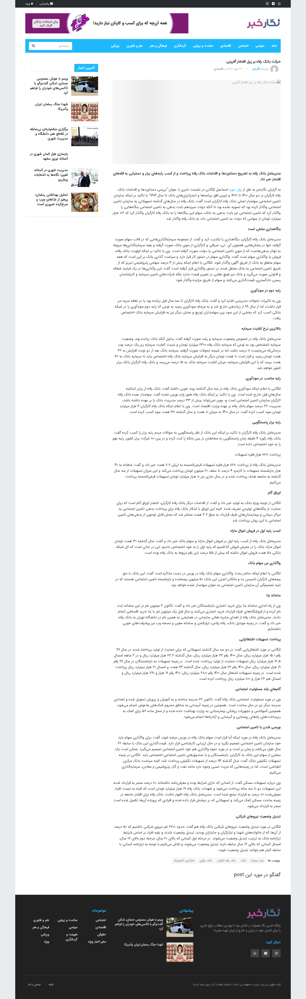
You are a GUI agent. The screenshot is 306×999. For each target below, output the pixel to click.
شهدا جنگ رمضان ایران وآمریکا (51, 107)
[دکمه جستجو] (33, 46)
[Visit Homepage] (264, 23)
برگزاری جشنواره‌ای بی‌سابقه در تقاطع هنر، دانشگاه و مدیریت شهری (49, 133)
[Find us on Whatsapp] (255, 953)
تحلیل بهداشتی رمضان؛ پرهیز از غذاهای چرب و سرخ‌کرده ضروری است (51, 199)
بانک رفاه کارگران (226, 860)
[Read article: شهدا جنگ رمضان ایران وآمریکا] (84, 111)
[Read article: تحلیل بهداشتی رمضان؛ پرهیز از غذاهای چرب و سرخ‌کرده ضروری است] (84, 202)
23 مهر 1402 (235, 69)
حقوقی (101, 934)
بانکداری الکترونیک (184, 860)
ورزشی (115, 45)
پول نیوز (236, 189)
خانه (274, 45)
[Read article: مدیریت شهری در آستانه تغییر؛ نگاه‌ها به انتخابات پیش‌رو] (84, 177)
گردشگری (180, 45)
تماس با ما (34, 984)
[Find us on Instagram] (276, 953)
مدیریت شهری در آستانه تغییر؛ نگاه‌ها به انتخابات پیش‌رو (51, 174)
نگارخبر (256, 69)
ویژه (46, 941)
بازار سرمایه (257, 860)
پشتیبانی (44, 4)
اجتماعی (243, 45)
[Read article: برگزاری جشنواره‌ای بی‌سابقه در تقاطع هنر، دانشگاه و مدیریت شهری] (84, 136)
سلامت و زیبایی (203, 45)
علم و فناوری (135, 45)
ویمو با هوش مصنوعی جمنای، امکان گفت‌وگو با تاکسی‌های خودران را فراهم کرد (49, 86)
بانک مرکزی (206, 860)
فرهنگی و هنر (158, 45)
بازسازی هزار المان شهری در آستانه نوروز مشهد (49, 156)
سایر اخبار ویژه (97, 941)
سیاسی (260, 45)
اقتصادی (225, 45)
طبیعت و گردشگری (72, 937)
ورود (28, 4)
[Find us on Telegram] (265, 953)
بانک (243, 860)
